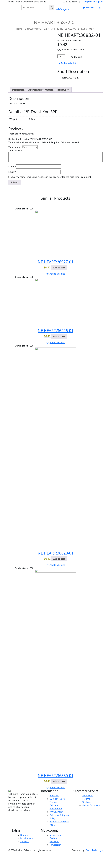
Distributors (26, 838)
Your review (15, 150)
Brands (24, 835)
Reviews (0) (63, 89)
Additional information (41, 89)
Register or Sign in (93, 1)
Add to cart (76, 56)
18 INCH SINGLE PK (66, 28)
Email (12, 171)
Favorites (54, 841)
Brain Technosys (94, 850)
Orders (53, 838)
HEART (52, 28)
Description (18, 89)
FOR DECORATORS (32, 28)
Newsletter (55, 844)
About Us (54, 795)
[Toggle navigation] (99, 15)
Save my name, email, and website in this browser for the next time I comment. (51, 176)
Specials (24, 841)
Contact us (87, 795)
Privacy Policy (56, 811)
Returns (86, 798)
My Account (56, 835)
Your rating (15, 147)
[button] (66, 63)
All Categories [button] (63, 9)
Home (19, 28)
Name (12, 166)
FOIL (45, 28)
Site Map (86, 802)
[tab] (18, 90)
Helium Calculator (91, 805)
